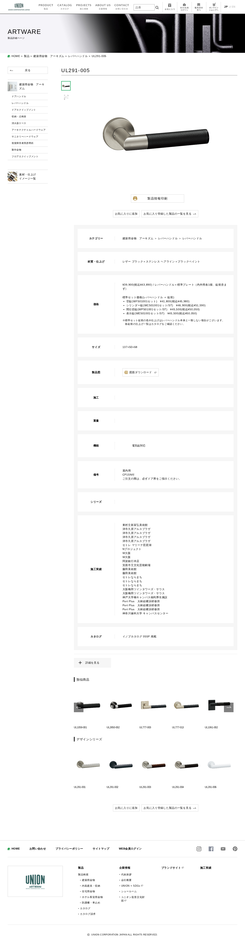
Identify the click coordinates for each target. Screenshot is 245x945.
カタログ (85, 908)
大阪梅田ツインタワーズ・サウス (143, 589)
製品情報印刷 (157, 198)
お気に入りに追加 (126, 213)
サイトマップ (101, 848)
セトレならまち (132, 577)
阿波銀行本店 (130, 561)
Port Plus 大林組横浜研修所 (141, 601)
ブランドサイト (171, 867)
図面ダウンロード (140, 372)
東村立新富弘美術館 (135, 524)
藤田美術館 (129, 569)
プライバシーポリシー (69, 848)
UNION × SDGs (130, 885)
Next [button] (229, 707)
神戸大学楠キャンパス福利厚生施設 (144, 597)
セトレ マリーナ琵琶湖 (137, 545)
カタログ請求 (88, 913)
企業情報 (125, 867)
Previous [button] (78, 707)
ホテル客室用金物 (92, 897)
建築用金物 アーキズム (48, 56)
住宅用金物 (88, 891)
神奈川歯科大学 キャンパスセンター (145, 613)
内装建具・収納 (91, 885)
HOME (15, 56)
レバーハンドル (78, 56)
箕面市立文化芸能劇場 (136, 565)
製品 (26, 56)
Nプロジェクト (131, 549)
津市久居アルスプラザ (136, 528)
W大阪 (126, 553)
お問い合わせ (37, 848)
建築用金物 (88, 880)
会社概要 (126, 880)
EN (233, 6)
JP (226, 6)
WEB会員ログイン (130, 848)
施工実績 (206, 867)
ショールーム (129, 891)
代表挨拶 (126, 874)
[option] (88, 707)
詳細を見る (92, 662)
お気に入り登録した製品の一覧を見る (167, 213)
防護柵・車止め (91, 902)
